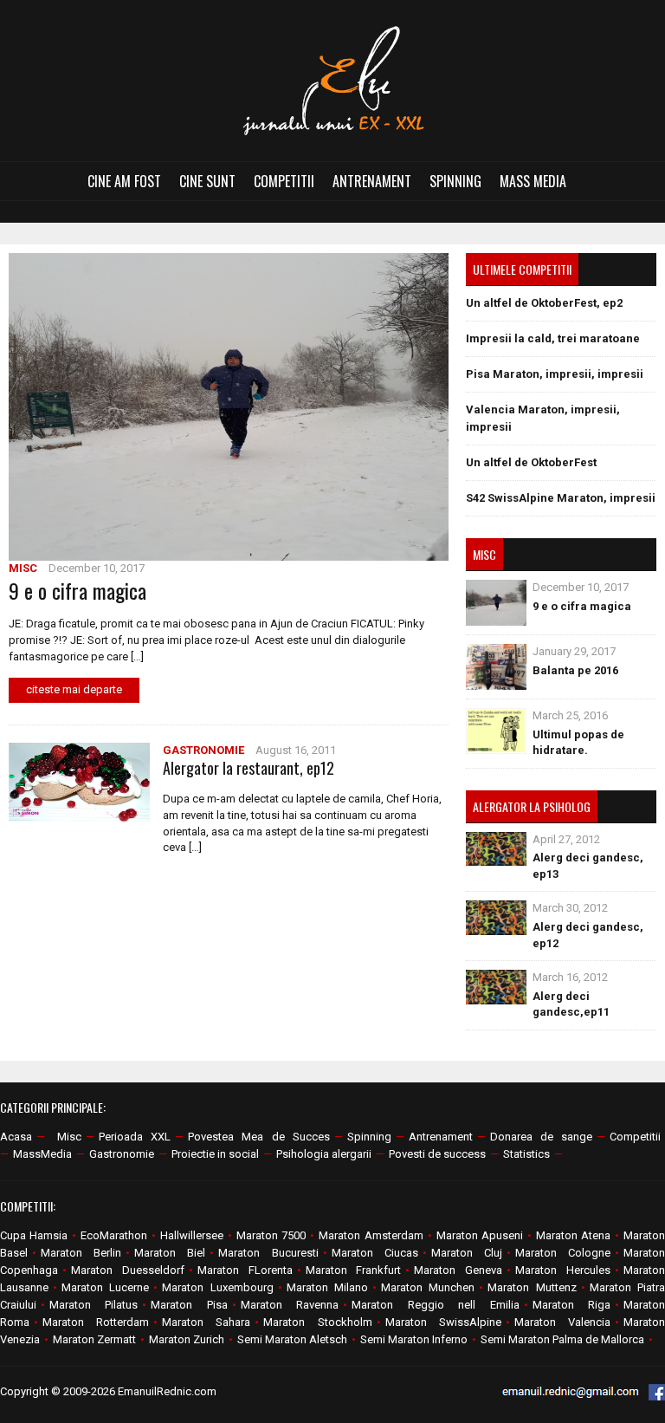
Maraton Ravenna (290, 1304)
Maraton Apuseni (479, 1235)
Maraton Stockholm (317, 1322)
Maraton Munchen (428, 1287)
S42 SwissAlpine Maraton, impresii (560, 497)
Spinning (455, 181)
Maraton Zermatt (94, 1339)
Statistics (526, 1153)
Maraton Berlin (81, 1252)
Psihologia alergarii (323, 1153)
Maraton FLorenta (245, 1270)
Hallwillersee (191, 1235)
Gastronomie (203, 750)
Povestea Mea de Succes (258, 1136)
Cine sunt (207, 181)
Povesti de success (437, 1153)
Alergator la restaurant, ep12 (248, 768)
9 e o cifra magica (77, 590)
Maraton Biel (169, 1252)
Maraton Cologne (562, 1252)
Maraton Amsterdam (371, 1235)
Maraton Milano (327, 1287)
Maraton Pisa (189, 1304)
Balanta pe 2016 (575, 670)
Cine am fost (124, 181)
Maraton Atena (573, 1235)
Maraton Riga (571, 1304)
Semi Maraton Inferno (414, 1339)
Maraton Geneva (458, 1270)
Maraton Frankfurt (354, 1270)
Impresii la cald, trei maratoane (553, 338)
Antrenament (371, 181)
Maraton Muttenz (531, 1287)
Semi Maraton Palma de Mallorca (562, 1339)
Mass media (533, 181)
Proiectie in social (215, 1153)
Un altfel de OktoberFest (531, 462)
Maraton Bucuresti (268, 1252)
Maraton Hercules (562, 1270)
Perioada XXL (135, 1136)
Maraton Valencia (562, 1322)
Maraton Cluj (466, 1252)
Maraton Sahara (206, 1322)
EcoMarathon (114, 1235)
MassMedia (42, 1153)
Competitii (284, 181)
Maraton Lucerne (105, 1287)
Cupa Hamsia (34, 1235)
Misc (23, 568)
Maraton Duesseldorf (127, 1270)
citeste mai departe (74, 689)
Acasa (16, 1136)
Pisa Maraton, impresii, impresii (554, 373)
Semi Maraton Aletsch (292, 1339)
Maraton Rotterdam (95, 1322)
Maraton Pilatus (93, 1304)
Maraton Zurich (186, 1339)
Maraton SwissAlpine (443, 1322)
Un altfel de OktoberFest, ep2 (544, 302)
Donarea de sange (541, 1136)
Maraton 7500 (271, 1235)
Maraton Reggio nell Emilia (435, 1304)
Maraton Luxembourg (217, 1287)
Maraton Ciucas (375, 1252)
